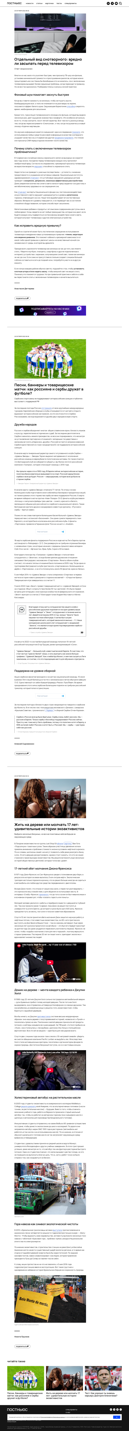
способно (71, 106)
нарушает (38, 166)
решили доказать (28, 1106)
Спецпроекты (71, 3)
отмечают (34, 178)
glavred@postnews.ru (20, 1428)
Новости (29, 3)
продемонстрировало (63, 138)
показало (76, 132)
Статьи (39, 3)
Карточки (49, 3)
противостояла (44, 1016)
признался (43, 894)
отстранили (46, 408)
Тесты (59, 3)
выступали (57, 1230)
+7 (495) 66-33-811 (35, 1428)
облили (60, 843)
